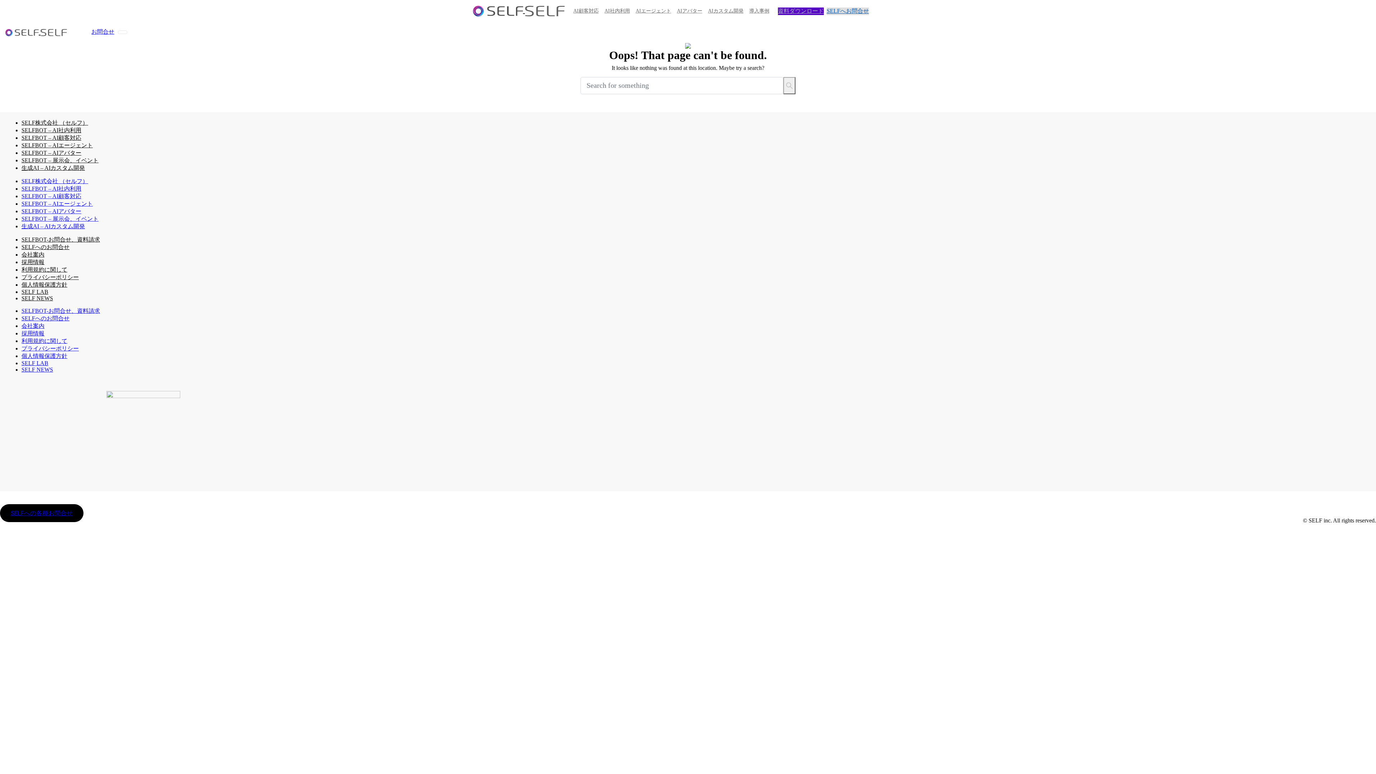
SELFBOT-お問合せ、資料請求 (61, 239)
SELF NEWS (37, 298)
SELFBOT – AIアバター (51, 153)
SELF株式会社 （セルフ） (55, 123)
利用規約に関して (44, 270)
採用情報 (33, 262)
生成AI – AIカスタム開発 (53, 168)
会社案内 (33, 255)
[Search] (789, 85)
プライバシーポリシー (50, 277)
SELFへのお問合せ (46, 247)
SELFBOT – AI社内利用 (51, 130)
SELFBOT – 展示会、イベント (60, 160)
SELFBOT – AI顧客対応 (51, 138)
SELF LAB (35, 363)
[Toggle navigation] (122, 32)
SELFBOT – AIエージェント (57, 145)
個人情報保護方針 (44, 285)
